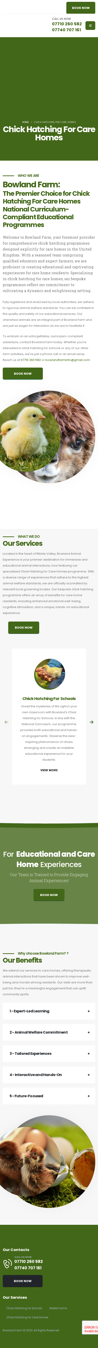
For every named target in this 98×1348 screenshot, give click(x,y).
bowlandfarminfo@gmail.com (67, 360)
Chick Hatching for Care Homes (27, 1317)
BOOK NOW (81, 8)
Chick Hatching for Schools (24, 1308)
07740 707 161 (66, 30)
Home (25, 122)
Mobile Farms (58, 1308)
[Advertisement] (49, 85)
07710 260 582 (67, 24)
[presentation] (7, 722)
